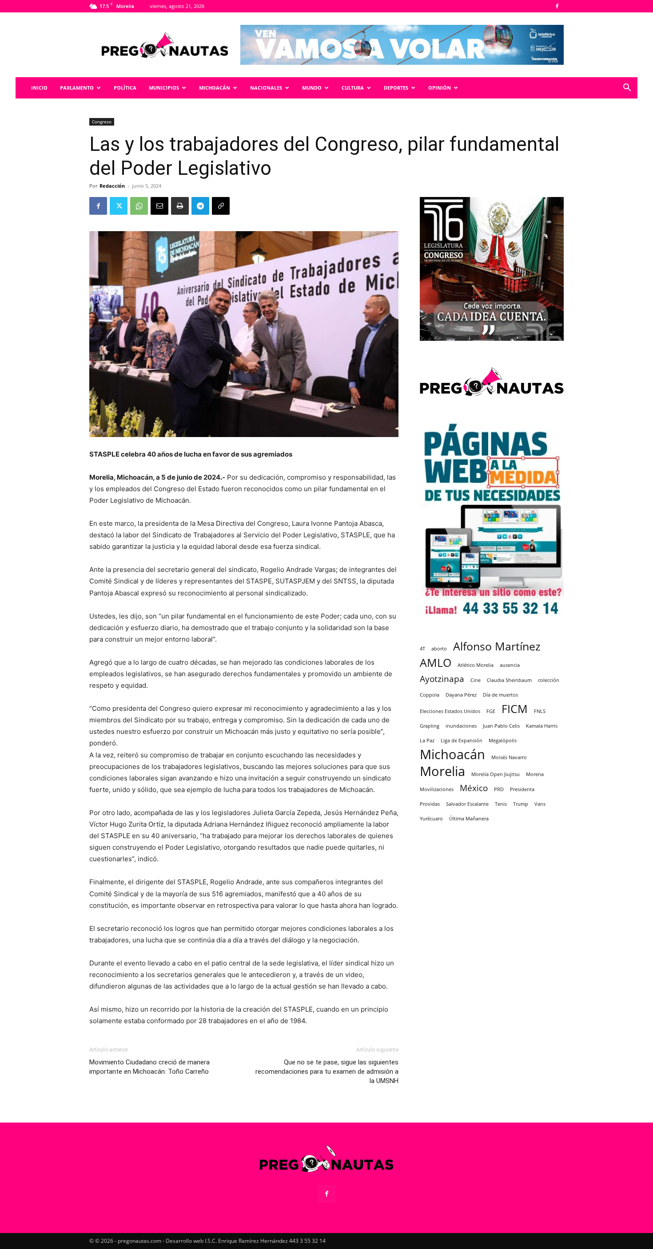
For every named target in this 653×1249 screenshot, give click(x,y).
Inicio (39, 87)
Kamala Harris (541, 726)
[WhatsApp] (139, 206)
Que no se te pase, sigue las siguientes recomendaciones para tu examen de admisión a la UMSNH (326, 1071)
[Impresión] (180, 206)
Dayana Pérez (461, 695)
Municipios (164, 87)
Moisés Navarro (509, 757)
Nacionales (266, 87)
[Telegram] (200, 206)
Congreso (101, 121)
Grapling (429, 726)
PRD (499, 789)
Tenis (501, 804)
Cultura (353, 87)
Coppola (429, 695)
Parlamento (77, 87)
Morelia (442, 771)
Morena (535, 774)
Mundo (312, 87)
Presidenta (522, 789)
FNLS (539, 711)
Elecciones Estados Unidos (450, 711)
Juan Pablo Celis (501, 726)
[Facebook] (557, 6)
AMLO (435, 662)
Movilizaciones (437, 789)
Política (125, 87)
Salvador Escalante (467, 804)
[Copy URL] (221, 206)
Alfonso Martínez (497, 646)
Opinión (439, 87)
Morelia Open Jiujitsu (495, 774)
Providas (430, 804)
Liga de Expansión (461, 740)
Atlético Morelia (476, 665)
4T (422, 649)
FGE (490, 711)
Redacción (112, 185)
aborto (439, 649)
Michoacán (214, 87)
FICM (515, 708)
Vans (539, 804)
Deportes (396, 87)
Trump (520, 804)
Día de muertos (500, 695)
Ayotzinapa (442, 679)
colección (548, 680)
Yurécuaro (431, 819)
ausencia (510, 665)
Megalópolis (503, 740)
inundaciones (461, 726)
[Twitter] (118, 206)
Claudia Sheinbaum (509, 680)
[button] (626, 88)
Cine (475, 680)
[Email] (159, 206)
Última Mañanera (469, 819)
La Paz (427, 740)
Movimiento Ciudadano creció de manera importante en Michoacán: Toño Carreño (149, 1067)
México (474, 788)
